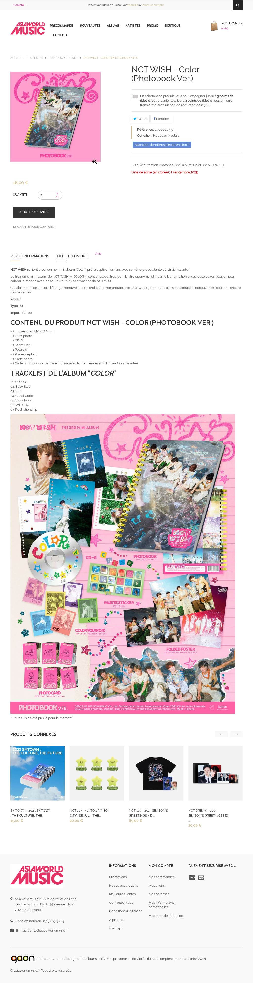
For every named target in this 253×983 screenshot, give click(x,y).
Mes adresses (159, 894)
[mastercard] (201, 878)
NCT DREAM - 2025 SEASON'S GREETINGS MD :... (208, 815)
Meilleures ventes (122, 894)
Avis (98, 253)
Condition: (144, 135)
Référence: (145, 129)
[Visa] (192, 878)
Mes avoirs (157, 885)
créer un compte (153, 5)
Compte (18, 5)
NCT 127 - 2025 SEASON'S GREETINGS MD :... (148, 813)
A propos (116, 920)
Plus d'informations (29, 256)
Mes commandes (161, 877)
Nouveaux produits (123, 885)
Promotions (117, 877)
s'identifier (133, 5)
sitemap (115, 928)
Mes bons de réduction (166, 916)
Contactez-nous (121, 902)
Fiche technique (72, 256)
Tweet (141, 118)
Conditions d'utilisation (126, 911)
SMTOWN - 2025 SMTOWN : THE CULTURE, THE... (30, 813)
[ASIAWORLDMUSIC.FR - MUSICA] (27, 28)
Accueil (16, 58)
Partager (162, 118)
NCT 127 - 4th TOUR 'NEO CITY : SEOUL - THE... (89, 813)
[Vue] (37, 775)
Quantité (20, 194)
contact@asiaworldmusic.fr (48, 930)
